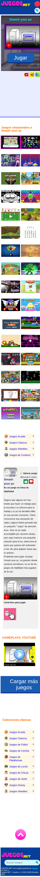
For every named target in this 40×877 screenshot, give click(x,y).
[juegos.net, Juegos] (16, 4)
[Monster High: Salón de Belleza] (10, 162)
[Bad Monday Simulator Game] (10, 198)
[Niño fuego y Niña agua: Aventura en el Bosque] (30, 361)
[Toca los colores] (10, 325)
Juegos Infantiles (18, 448)
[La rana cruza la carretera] (30, 216)
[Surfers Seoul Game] (30, 397)
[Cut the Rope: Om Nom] (30, 252)
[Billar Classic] (10, 180)
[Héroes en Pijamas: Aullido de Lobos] (30, 270)
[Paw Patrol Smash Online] (30, 415)
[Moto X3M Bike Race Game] (30, 180)
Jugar (20, 58)
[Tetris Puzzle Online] (10, 270)
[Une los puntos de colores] (30, 234)
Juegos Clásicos (18, 442)
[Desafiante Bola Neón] (30, 343)
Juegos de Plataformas (15, 759)
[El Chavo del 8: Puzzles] (10, 379)
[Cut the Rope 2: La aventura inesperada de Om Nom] (30, 288)
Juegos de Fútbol (18, 744)
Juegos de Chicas (18, 772)
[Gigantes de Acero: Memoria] (10, 288)
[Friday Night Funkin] (10, 361)
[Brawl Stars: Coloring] (10, 397)
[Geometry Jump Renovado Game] (30, 379)
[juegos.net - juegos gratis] (16, 855)
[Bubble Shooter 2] (30, 198)
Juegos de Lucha (18, 766)
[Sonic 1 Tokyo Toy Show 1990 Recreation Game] (10, 306)
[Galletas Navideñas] (10, 216)
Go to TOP (20, 834)
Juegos (35, 868)
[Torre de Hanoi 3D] (30, 162)
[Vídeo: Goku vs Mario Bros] (10, 343)
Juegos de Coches (19, 750)
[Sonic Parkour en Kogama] (10, 234)
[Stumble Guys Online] (30, 306)
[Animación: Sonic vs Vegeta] (30, 325)
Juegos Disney (17, 785)
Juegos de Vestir (18, 779)
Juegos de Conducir (20, 455)
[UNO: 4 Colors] (10, 252)
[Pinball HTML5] (10, 415)
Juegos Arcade (17, 436)
